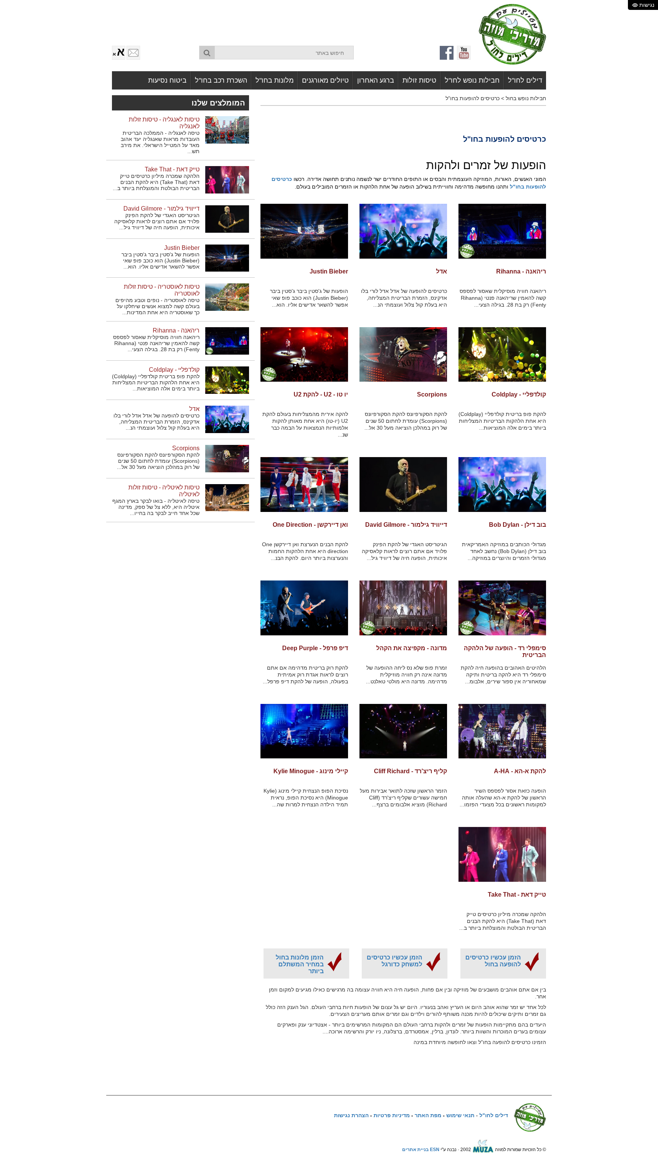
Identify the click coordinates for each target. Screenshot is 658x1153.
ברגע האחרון (375, 80)
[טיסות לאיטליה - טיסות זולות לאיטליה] (227, 497)
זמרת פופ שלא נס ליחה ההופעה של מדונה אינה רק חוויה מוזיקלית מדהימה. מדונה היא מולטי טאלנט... (406, 674)
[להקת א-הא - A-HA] (502, 731)
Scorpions (432, 394)
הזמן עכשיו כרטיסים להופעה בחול (493, 960)
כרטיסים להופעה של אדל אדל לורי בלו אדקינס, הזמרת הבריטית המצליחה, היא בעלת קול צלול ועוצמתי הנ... (404, 298)
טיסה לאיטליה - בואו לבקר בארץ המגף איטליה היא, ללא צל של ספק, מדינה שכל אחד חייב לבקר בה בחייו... (156, 507)
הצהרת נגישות (351, 1115)
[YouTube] (464, 52)
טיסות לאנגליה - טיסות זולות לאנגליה (164, 123)
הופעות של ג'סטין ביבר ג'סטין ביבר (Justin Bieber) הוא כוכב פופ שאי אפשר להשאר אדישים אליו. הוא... (309, 298)
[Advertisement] (287, 21)
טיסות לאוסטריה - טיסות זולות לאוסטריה (162, 290)
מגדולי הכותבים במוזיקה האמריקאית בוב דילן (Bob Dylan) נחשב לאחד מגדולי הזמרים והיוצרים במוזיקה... (504, 551)
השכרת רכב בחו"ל (221, 80)
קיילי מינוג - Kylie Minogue (310, 771)
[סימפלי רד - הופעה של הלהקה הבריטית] (502, 607)
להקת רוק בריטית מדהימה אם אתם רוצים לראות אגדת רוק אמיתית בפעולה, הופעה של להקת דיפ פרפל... (305, 674)
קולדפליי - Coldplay (519, 394)
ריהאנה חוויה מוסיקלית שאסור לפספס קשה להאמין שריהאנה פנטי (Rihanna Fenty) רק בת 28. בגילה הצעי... (503, 298)
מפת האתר (428, 1115)
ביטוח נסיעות (167, 80)
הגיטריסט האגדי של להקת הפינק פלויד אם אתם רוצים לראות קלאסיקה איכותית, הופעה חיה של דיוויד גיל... (404, 551)
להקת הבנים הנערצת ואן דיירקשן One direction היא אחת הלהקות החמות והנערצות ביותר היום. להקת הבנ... (305, 551)
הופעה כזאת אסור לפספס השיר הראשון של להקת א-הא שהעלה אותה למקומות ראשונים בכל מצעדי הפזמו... (503, 798)
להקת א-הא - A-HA (520, 771)
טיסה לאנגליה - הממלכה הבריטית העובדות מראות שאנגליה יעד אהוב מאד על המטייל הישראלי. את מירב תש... (160, 142)
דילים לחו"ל (525, 80)
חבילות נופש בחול (526, 98)
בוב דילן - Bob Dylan (517, 524)
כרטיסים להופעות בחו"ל (473, 98)
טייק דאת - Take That (517, 894)
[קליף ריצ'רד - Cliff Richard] (403, 731)
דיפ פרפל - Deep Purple (315, 648)
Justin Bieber (329, 271)
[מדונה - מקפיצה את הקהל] (403, 607)
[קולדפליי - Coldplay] (502, 354)
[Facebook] (447, 52)
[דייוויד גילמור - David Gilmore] (403, 484)
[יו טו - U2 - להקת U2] (304, 354)
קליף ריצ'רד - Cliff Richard (410, 771)
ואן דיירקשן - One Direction (310, 524)
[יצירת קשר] (133, 52)
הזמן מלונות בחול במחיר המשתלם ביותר (300, 964)
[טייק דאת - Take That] (502, 854)
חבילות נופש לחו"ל (472, 80)
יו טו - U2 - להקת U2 (321, 394)
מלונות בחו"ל (275, 80)
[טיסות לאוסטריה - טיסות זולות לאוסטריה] (227, 297)
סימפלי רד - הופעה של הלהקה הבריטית (505, 651)
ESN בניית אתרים (420, 1149)
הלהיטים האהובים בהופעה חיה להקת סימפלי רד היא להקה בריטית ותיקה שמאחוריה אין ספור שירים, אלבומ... (503, 674)
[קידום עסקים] (483, 1149)
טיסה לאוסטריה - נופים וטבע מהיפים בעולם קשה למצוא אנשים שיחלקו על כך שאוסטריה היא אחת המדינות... (157, 306)
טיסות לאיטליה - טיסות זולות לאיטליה (164, 490)
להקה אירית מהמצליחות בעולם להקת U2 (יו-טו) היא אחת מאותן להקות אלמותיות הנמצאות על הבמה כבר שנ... (305, 424)
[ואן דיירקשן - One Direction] (304, 484)
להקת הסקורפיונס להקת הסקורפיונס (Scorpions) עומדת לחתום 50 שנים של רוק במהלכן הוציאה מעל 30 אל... (405, 421)
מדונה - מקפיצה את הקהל (411, 648)
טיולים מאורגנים (325, 80)
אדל (441, 271)
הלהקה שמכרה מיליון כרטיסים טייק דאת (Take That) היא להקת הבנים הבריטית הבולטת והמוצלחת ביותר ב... (502, 921)
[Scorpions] (403, 354)
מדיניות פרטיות (392, 1115)
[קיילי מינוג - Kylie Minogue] (304, 731)
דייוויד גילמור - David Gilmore (406, 524)
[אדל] (403, 231)
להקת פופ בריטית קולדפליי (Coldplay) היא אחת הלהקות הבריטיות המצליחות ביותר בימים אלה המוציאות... (502, 421)
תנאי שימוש (460, 1115)
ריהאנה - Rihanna (521, 271)
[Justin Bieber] (304, 231)
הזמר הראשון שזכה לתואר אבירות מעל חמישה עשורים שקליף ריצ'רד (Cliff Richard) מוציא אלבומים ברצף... (403, 798)
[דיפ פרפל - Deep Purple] (304, 607)
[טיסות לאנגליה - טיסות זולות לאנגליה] (227, 129)
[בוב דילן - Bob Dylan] (502, 484)
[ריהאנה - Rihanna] (502, 231)
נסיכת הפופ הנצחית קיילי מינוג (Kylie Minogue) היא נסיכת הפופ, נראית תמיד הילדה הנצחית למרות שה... (306, 798)
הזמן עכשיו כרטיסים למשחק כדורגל (394, 960)
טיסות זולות (419, 80)
